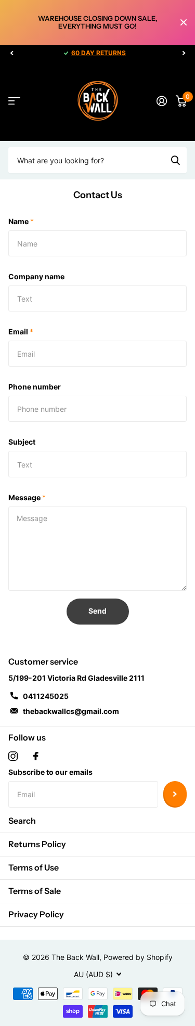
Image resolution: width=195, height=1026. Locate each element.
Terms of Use (33, 867)
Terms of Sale (34, 891)
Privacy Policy (36, 914)
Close (183, 22)
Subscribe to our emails (50, 772)
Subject (21, 441)
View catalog (14, 101)
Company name (36, 276)
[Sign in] (161, 100)
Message (27, 497)
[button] (11, 53)
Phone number (34, 386)
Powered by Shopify (138, 957)
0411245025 (46, 696)
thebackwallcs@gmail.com (71, 711)
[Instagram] (13, 756)
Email (20, 331)
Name (21, 221)
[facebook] (35, 756)
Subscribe (175, 794)
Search (22, 820)
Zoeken (175, 160)
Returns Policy (37, 844)
